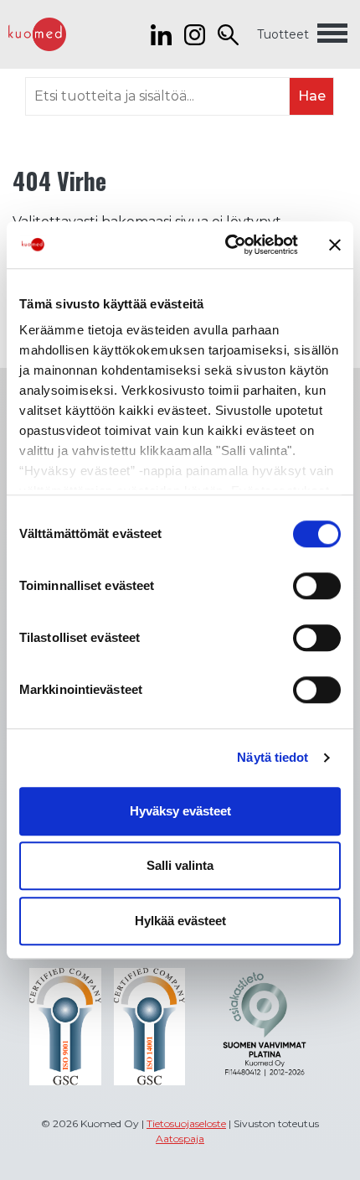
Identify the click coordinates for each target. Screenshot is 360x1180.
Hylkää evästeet (180, 920)
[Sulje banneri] (335, 245)
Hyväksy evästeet (180, 811)
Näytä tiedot (272, 757)
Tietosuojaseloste (186, 1123)
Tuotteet (283, 34)
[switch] (317, 585)
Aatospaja (180, 1138)
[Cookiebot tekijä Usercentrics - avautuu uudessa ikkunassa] (226, 245)
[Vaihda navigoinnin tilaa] (332, 34)
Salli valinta (180, 865)
